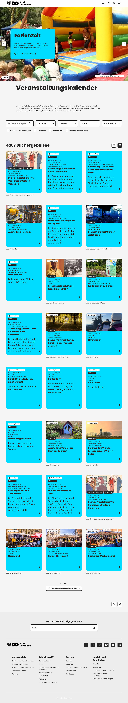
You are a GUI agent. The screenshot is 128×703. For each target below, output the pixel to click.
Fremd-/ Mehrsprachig (78, 130)
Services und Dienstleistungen (23, 661)
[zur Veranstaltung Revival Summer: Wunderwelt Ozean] (104, 226)
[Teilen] (120, 604)
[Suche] (94, 628)
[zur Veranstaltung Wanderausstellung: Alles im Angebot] (64, 226)
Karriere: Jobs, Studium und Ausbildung (49, 668)
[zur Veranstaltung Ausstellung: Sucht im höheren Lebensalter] (64, 172)
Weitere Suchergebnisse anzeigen (65, 588)
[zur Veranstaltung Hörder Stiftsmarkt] (64, 550)
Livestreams (43, 676)
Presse (41, 664)
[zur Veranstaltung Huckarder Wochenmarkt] (104, 550)
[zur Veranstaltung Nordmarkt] (24, 550)
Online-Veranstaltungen (20, 130)
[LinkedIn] (120, 645)
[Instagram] (93, 645)
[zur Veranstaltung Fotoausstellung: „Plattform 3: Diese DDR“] (64, 280)
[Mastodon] (99, 645)
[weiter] (124, 44)
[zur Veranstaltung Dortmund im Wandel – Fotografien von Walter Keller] (104, 442)
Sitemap (69, 661)
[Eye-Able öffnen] (109, 3)
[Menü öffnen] (119, 3)
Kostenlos (42, 130)
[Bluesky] (106, 645)
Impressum (97, 667)
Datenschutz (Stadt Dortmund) (100, 675)
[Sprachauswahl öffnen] (103, 3)
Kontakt (96, 664)
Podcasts (42, 679)
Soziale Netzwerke (45, 672)
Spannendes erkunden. (23, 54)
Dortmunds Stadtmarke (48, 682)
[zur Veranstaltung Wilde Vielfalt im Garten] (104, 280)
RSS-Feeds (70, 674)
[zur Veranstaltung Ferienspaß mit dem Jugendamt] (24, 496)
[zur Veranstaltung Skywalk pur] (104, 334)
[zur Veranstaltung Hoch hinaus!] (24, 280)
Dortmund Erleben (19, 671)
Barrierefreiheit (71, 671)
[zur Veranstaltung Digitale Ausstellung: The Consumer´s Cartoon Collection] (24, 172)
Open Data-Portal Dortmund (76, 667)
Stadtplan (69, 664)
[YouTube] (113, 645)
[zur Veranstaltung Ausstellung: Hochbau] (24, 226)
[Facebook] (86, 645)
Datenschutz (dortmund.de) (103, 670)
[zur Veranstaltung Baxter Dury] (64, 388)
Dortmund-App (45, 661)
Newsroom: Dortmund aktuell (23, 667)
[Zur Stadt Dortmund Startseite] (19, 3)
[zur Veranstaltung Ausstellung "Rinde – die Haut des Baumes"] (64, 442)
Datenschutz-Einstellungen (103, 679)
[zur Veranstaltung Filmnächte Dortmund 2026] (64, 496)
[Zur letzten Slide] (3, 44)
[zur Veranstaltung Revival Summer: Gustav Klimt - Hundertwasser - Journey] (64, 334)
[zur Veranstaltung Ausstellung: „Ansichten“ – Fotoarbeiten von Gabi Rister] (104, 172)
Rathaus (15, 674)
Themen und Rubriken (20, 664)
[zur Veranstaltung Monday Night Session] (24, 442)
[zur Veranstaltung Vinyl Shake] (104, 388)
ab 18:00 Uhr (58, 130)
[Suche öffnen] (114, 3)
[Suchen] (30, 123)
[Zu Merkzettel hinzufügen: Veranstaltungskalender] (114, 604)
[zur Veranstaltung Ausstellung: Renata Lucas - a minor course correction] (24, 334)
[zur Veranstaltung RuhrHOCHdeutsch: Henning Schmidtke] (24, 388)
